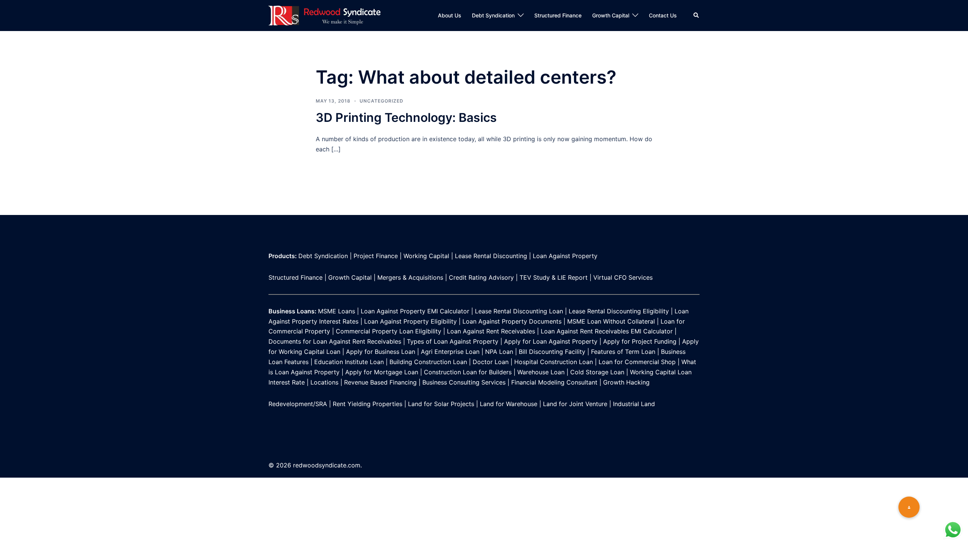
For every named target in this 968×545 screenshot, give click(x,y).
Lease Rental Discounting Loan (519, 311)
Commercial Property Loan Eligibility (388, 331)
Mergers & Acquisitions (410, 277)
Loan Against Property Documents (512, 321)
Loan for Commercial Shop (637, 362)
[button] (909, 507)
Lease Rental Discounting (491, 256)
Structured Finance (558, 15)
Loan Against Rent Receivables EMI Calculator (607, 331)
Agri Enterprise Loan (450, 351)
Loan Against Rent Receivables (491, 331)
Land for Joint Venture (575, 404)
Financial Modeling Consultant (555, 382)
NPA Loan (499, 351)
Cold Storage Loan (596, 372)
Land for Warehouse (508, 404)
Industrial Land (634, 404)
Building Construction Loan (428, 362)
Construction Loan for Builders (468, 372)
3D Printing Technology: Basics (406, 117)
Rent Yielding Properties (367, 404)
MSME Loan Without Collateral (611, 321)
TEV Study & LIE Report (554, 277)
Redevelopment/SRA (297, 404)
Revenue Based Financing (380, 382)
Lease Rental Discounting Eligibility (619, 311)
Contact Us (663, 15)
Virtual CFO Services (623, 277)
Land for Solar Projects (441, 404)
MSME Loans (336, 311)
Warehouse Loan (541, 372)
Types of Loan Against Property (452, 341)
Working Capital (426, 256)
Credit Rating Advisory (481, 277)
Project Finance (376, 256)
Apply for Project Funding (639, 341)
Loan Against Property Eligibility (410, 321)
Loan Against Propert (563, 256)
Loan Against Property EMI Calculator (415, 311)
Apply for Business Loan (380, 351)
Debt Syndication (493, 15)
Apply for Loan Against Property (550, 341)
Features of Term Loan (624, 351)
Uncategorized (381, 101)
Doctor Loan (491, 362)
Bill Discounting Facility (552, 351)
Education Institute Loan (349, 362)
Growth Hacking (626, 382)
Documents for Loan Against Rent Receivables (334, 341)
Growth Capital (610, 15)
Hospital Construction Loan (553, 362)
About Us (449, 15)
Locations (324, 382)
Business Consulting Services (464, 382)
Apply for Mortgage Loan (380, 372)
